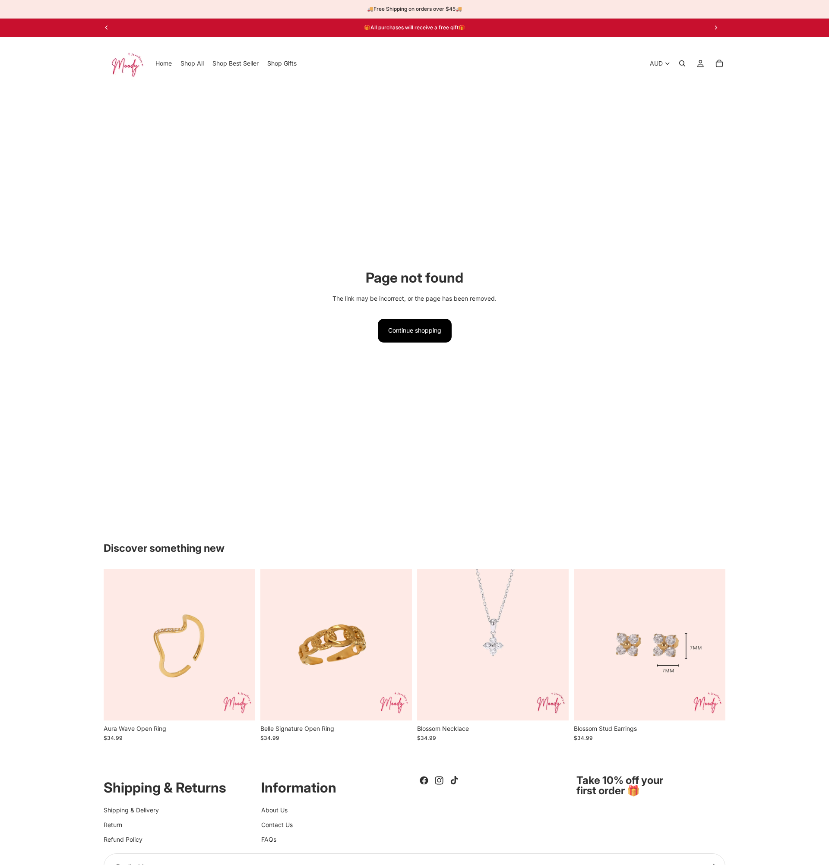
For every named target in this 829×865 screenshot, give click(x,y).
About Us (274, 809)
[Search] (682, 63)
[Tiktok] (454, 780)
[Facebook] (424, 780)
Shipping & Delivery (131, 809)
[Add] (398, 707)
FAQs (268, 839)
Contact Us (277, 824)
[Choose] (242, 707)
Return (113, 824)
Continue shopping (414, 330)
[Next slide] (715, 27)
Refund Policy (123, 839)
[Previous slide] (106, 27)
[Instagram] (439, 780)
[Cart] (719, 63)
